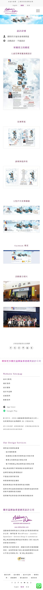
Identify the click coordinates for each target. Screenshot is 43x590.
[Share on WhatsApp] (19, 348)
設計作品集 (7, 391)
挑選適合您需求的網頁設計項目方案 (20, 456)
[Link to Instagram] (15, 582)
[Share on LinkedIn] (27, 348)
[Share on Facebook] (11, 348)
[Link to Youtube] (24, 582)
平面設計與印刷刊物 (11, 476)
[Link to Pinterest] (18, 582)
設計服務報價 (11, 452)
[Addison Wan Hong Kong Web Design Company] (17, 11)
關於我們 (6, 383)
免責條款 (34, 578)
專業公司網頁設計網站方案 (16, 460)
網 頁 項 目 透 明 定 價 (26, 1)
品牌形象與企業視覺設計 (13, 472)
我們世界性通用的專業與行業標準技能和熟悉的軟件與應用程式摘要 (21, 490)
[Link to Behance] (21, 582)
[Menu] (37, 11)
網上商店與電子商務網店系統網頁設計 (18, 468)
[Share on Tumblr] (32, 348)
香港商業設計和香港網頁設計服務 (16, 485)
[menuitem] (37, 11)
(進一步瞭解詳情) (28, 421)
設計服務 (6, 387)
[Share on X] (15, 348)
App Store (11, 407)
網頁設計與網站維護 (11, 448)
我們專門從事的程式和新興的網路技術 (18, 496)
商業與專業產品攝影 (11, 480)
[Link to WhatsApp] (30, 582)
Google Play (12, 411)
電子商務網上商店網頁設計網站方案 (20, 464)
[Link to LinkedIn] (27, 582)
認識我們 (6, 396)
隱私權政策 (24, 578)
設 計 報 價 (12, 1)
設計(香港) (7, 379)
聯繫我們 (6, 400)
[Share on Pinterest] (23, 348)
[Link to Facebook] (12, 582)
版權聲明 (14, 578)
